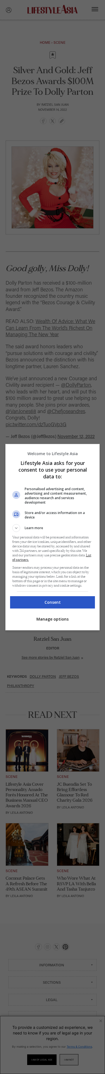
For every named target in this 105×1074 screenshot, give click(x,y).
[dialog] (52, 537)
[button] (52, 528)
